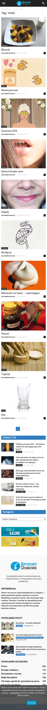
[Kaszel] (23, 316)
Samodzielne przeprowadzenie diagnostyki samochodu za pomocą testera (30, 649)
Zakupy (19, 452)
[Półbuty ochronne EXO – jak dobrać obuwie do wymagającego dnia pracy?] (7, 447)
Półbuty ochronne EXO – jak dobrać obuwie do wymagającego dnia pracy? (30, 446)
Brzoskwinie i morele (11, 674)
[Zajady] (23, 194)
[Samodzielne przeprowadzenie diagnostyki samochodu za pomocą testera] (7, 650)
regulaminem (15, 693)
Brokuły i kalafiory (9, 670)
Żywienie (5, 45)
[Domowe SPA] (23, 113)
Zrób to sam (20, 654)
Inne (3, 410)
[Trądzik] (23, 356)
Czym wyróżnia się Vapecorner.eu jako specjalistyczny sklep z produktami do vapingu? (30, 459)
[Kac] (23, 397)
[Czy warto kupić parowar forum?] (7, 638)
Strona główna (6, 9)
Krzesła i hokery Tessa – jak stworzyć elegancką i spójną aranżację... (27, 486)
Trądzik (5, 374)
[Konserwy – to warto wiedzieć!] (7, 626)
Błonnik (5, 49)
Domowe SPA (9, 130)
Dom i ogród (21, 492)
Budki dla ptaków (9, 677)
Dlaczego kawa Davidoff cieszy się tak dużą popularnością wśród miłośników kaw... (30, 473)
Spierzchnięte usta (12, 171)
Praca (4, 666)
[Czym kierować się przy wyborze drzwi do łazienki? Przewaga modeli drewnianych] (7, 500)
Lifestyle (19, 465)
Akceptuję (31, 703)
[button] (43, 3)
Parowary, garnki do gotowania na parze (30, 637)
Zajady (5, 211)
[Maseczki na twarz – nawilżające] (23, 275)
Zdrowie (4, 208)
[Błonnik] (23, 32)
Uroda (4, 86)
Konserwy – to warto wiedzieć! (28, 623)
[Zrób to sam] (20, 546)
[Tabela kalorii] (20, 536)
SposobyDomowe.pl (8, 53)
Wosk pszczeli (9, 90)
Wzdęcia (6, 252)
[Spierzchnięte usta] (23, 153)
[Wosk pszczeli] (23, 72)
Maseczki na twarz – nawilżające (20, 293)
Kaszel (5, 333)
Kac (3, 414)
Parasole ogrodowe (10, 685)
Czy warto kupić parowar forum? (29, 635)
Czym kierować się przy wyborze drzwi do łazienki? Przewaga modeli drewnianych (31, 499)
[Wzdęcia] (23, 234)
